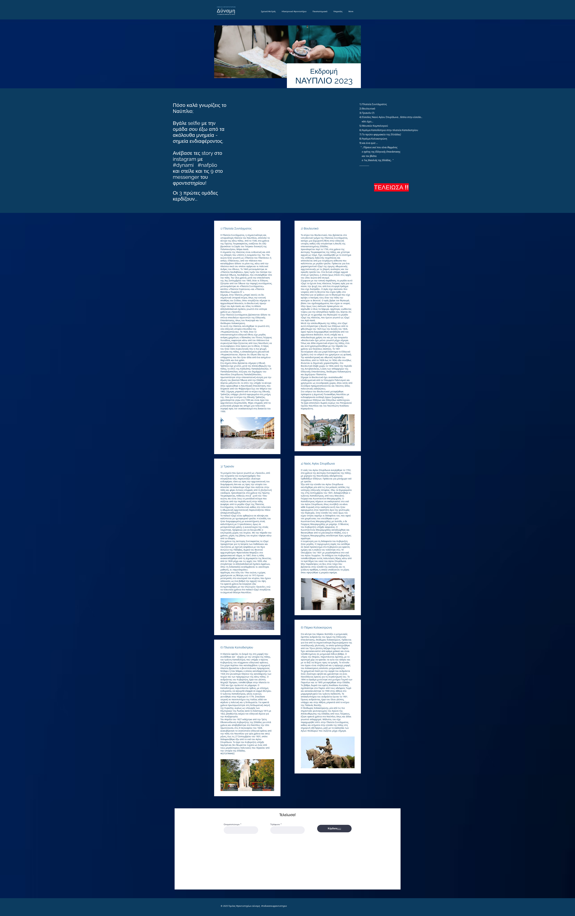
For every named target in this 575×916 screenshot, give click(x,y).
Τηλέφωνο (275, 824)
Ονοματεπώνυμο (232, 824)
